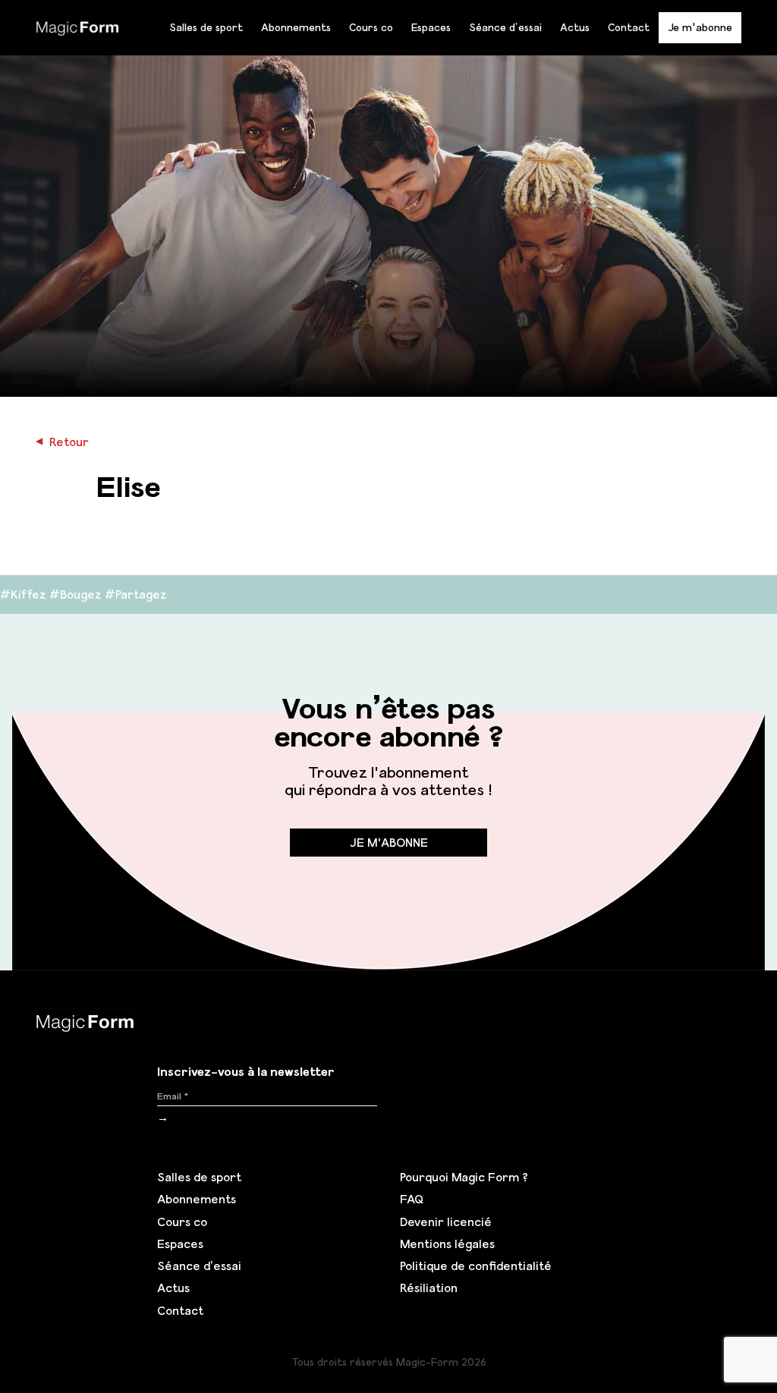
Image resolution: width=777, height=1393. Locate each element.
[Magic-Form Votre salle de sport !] (77, 26)
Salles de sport (206, 27)
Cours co (371, 27)
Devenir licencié (446, 1221)
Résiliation (429, 1287)
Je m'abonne (700, 26)
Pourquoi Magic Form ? (464, 1177)
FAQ (411, 1199)
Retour (62, 441)
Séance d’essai (505, 27)
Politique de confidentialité (476, 1265)
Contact (629, 27)
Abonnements (296, 27)
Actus (575, 27)
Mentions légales (447, 1243)
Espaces (431, 27)
